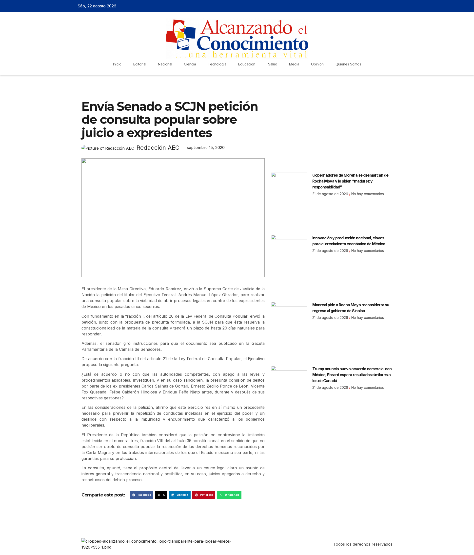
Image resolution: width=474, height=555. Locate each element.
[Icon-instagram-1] (389, 5)
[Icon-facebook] (372, 5)
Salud (272, 64)
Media (294, 64)
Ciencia (190, 64)
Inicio (117, 64)
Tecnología (217, 64)
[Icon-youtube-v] (398, 5)
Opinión (317, 64)
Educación (247, 64)
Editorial (139, 64)
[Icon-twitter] (380, 5)
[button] (141, 495)
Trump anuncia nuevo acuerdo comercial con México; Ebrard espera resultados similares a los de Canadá (352, 374)
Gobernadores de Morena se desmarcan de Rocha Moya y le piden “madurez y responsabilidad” (350, 181)
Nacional (165, 64)
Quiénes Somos (348, 64)
